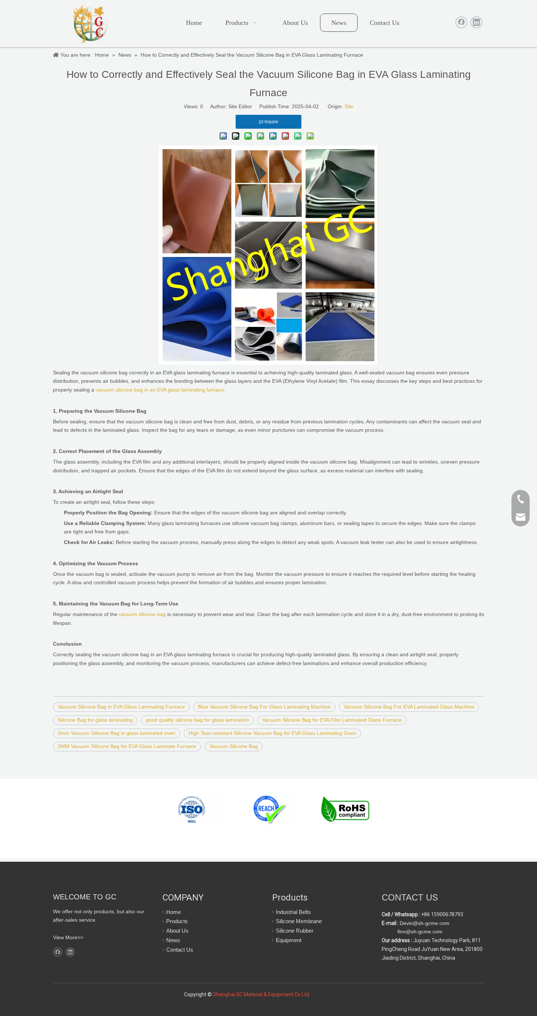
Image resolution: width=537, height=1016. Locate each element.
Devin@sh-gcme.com (424, 923)
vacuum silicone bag (142, 614)
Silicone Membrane (299, 921)
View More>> (68, 937)
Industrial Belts (293, 912)
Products (177, 921)
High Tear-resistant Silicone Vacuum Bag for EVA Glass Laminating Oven (272, 733)
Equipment (288, 940)
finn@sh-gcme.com (419, 931)
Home (173, 912)
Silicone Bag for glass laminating (95, 720)
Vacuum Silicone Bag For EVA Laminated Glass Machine (409, 707)
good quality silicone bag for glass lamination (197, 720)
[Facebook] (461, 22)
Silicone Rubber (294, 931)
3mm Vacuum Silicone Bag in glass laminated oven (116, 733)
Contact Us (179, 950)
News (173, 940)
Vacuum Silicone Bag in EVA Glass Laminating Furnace (121, 707)
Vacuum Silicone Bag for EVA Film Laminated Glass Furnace (332, 720)
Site (348, 106)
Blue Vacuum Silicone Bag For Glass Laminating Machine (264, 707)
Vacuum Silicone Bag (233, 746)
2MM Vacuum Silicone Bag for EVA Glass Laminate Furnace (127, 746)
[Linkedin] (476, 22)
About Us (177, 931)
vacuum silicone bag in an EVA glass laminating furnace (160, 390)
